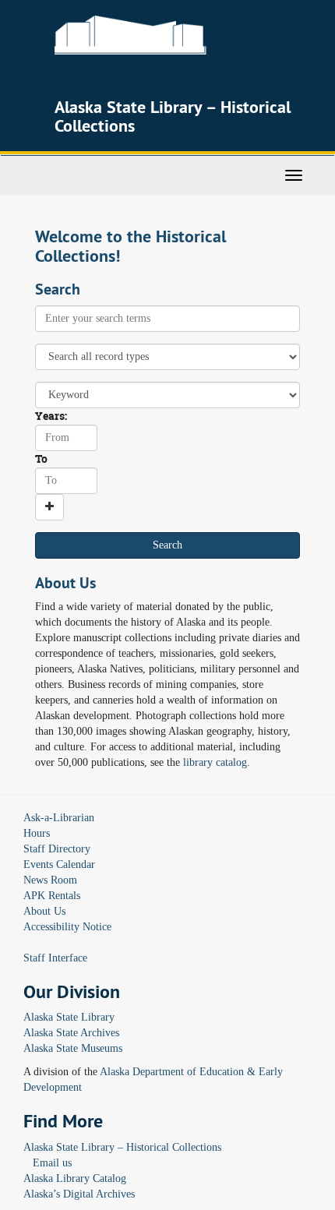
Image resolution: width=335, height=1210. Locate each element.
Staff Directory (56, 849)
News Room (50, 880)
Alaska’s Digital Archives (79, 1194)
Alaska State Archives (71, 1033)
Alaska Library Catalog (74, 1178)
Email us (52, 1163)
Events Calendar (59, 864)
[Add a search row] (49, 507)
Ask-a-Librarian (58, 818)
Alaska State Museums (72, 1048)
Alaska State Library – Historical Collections (122, 1147)
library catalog (215, 762)
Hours (36, 833)
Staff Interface (55, 958)
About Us (44, 911)
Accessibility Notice (67, 927)
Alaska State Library (69, 1017)
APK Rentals (51, 895)
